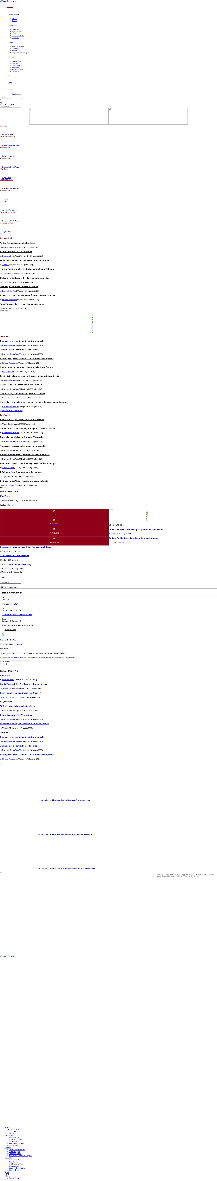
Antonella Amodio (8, 468)
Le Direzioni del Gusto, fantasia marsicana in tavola (24, 481)
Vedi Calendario (10, 630)
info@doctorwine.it (91, 1034)
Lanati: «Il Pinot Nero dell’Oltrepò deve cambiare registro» (27, 295)
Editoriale (14, 19)
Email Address (5, 661)
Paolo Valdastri (7, 372)
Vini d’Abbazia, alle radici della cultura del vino (22, 173)
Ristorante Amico (16, 51)
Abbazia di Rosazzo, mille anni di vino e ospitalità (23, 446)
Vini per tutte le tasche (18, 36)
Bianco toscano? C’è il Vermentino (16, 162)
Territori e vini (15, 29)
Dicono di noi (15, 72)
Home (10, 7)
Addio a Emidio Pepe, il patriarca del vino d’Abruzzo (25, 454)
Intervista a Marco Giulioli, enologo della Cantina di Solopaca (29, 463)
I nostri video (15, 38)
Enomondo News (16, 61)
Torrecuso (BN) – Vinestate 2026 (17, 614)
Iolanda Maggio (8, 485)
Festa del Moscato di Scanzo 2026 (17, 625)
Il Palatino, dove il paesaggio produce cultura (21, 472)
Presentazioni (15, 67)
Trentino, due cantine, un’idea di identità (19, 286)
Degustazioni (11, 25)
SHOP (10, 83)
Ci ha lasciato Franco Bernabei (14, 555)
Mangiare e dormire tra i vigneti (20, 53)
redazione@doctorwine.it (12, 1091)
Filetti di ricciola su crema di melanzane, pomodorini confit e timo (30, 376)
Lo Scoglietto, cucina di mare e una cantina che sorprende (26, 358)
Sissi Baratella (7, 308)
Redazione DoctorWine (10, 145)
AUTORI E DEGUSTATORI (9, 1088)
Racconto (14, 21)
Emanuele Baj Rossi (9, 291)
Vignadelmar (6, 178)
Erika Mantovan (8, 156)
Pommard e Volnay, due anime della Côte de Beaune (24, 195)
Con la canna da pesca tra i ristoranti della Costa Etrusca (26, 367)
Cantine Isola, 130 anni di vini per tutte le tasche (22, 393)
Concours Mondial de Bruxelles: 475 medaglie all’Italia (25, 547)
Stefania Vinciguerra (9, 210)
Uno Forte (4, 130)
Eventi (10, 76)
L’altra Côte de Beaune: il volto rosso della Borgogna (24, 278)
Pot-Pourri (11, 57)
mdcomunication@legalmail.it (93, 1055)
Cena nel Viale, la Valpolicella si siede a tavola (21, 385)
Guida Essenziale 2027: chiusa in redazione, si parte (24, 206)
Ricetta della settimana (18, 46)
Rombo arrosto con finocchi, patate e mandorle (22, 141)
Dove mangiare (16, 48)
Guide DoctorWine (17, 65)
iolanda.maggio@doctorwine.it (31, 1077)
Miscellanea (15, 63)
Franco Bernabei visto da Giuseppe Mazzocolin (22, 437)
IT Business (196, 1011)
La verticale (15, 34)
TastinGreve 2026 (10, 604)
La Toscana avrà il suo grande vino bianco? (20, 693)
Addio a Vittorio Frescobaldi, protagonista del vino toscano (27, 184)
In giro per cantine (17, 32)
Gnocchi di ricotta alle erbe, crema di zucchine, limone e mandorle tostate (33, 402)
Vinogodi (5, 199)
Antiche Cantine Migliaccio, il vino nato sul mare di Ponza (27, 227)
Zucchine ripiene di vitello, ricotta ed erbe (19, 216)
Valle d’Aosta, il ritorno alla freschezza (17, 152)
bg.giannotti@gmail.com (33, 1081)
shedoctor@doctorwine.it (37, 1074)
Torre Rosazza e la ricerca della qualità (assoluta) (22, 304)
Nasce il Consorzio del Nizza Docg (15, 564)
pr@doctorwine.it (35, 1084)
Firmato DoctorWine (14, 14)
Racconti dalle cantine (17, 69)
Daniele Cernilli (8, 135)
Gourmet (10, 42)
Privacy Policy (195, 1013)
